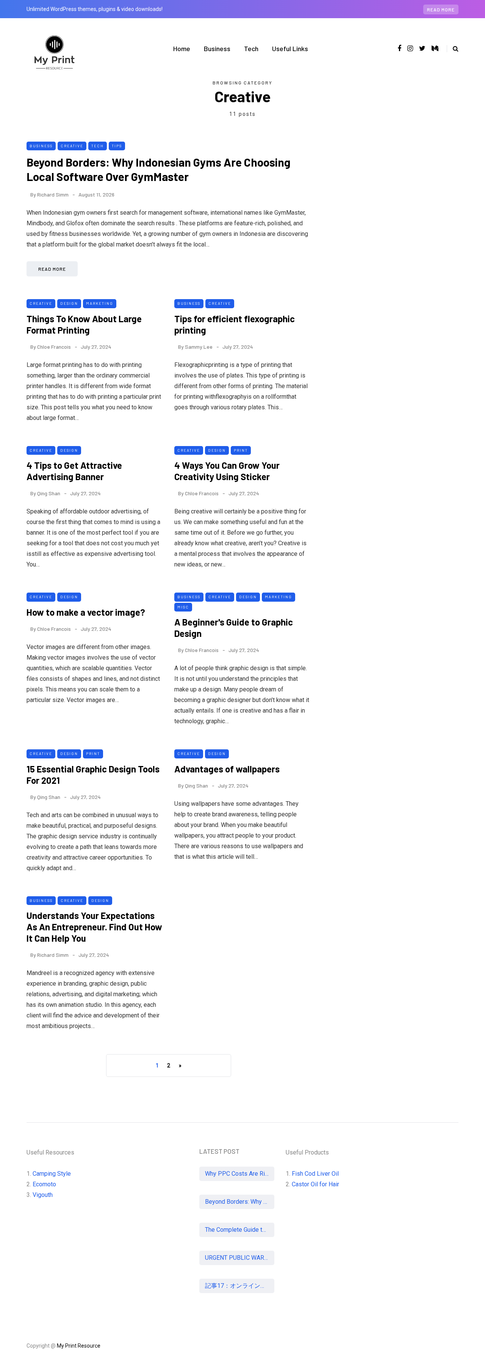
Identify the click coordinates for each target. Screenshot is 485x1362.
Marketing (99, 303)
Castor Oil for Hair (315, 1184)
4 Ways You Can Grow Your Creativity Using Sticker (227, 471)
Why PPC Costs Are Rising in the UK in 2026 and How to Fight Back (239, 1173)
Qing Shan (48, 493)
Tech (251, 48)
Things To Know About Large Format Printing (84, 324)
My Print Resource (78, 1346)
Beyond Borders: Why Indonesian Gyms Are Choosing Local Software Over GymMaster (158, 169)
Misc (183, 607)
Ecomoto (44, 1184)
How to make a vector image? (86, 612)
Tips (117, 146)
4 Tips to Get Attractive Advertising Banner (74, 471)
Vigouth (43, 1194)
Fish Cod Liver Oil (315, 1173)
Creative (72, 146)
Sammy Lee (199, 346)
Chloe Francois (54, 346)
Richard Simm (53, 194)
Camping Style (52, 1173)
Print (241, 450)
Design (69, 303)
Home (181, 48)
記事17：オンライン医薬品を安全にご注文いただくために (239, 1285)
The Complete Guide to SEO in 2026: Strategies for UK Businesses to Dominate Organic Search (239, 1229)
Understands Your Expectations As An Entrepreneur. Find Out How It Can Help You (94, 927)
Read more (441, 9)
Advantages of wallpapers (227, 768)
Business (217, 48)
